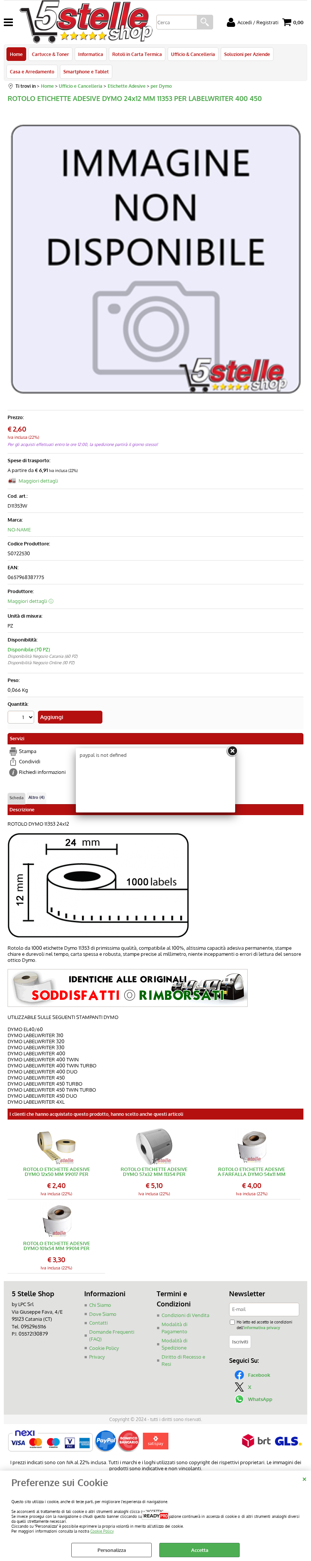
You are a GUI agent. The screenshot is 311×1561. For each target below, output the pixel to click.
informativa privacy (262, 1327)
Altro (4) (36, 797)
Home (16, 54)
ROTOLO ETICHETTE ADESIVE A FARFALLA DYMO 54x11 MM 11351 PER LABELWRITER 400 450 (252, 1172)
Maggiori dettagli (38, 481)
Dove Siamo (102, 1314)
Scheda (16, 797)
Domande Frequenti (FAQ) (111, 1335)
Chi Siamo (100, 1305)
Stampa (27, 751)
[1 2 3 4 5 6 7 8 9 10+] (22, 718)
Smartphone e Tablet (86, 71)
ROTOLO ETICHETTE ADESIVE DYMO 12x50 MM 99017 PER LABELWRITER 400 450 (56, 1172)
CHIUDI (304, 1478)
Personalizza (111, 1550)
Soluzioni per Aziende (247, 54)
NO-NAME (19, 530)
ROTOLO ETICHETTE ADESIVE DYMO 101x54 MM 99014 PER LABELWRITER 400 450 (56, 1246)
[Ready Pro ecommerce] (155, 1516)
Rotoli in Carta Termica (137, 54)
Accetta (199, 1550)
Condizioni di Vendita (185, 1315)
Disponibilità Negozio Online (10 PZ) (41, 662)
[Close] (232, 751)
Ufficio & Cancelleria (193, 54)
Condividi (29, 761)
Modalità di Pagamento (174, 1328)
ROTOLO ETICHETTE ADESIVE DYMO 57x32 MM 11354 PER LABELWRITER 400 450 (154, 1172)
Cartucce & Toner (50, 54)
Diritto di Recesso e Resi (183, 1360)
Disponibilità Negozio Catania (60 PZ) (42, 656)
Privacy (97, 1357)
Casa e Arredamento (32, 71)
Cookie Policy (102, 1530)
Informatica (90, 54)
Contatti (98, 1323)
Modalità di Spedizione (174, 1344)
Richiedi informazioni (42, 772)
